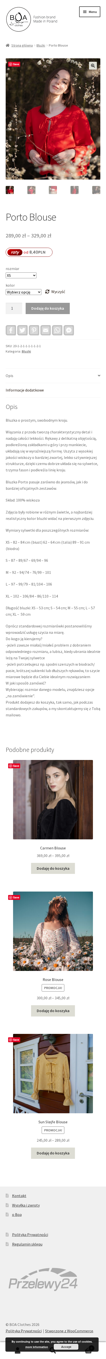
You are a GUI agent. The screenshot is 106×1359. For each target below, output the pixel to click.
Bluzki (40, 45)
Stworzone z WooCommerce (69, 1330)
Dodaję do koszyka (47, 308)
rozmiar (12, 268)
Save (16, 64)
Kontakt (19, 1195)
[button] (93, 66)
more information (36, 1347)
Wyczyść (58, 291)
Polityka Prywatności (30, 1234)
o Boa (17, 1214)
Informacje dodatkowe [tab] (25, 390)
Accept (66, 1347)
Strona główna (22, 45)
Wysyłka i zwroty (26, 1205)
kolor (10, 285)
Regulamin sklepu (27, 1244)
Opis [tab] (9, 375)
